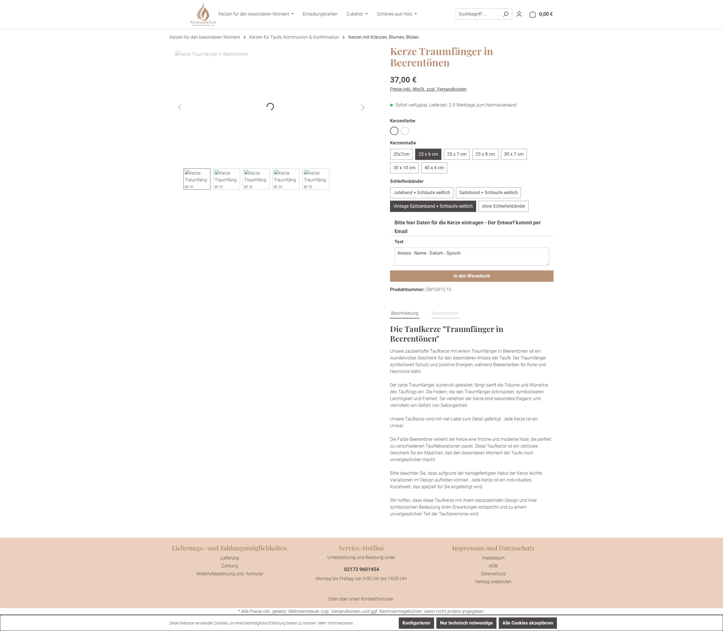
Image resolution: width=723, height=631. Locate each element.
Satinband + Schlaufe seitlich (488, 192)
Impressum (493, 558)
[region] (271, 120)
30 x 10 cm (404, 167)
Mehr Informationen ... (337, 623)
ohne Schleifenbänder (503, 206)
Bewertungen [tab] (445, 313)
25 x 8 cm (485, 154)
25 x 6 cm (428, 154)
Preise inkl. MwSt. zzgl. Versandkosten (428, 89)
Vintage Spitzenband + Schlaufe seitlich (433, 206)
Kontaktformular (377, 599)
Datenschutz (493, 573)
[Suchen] (505, 14)
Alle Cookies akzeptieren (527, 623)
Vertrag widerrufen (493, 581)
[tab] (404, 313)
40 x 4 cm (434, 167)
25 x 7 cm (457, 154)
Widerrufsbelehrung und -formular (229, 573)
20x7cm (401, 154)
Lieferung (230, 558)
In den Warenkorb (472, 276)
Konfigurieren (416, 623)
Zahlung (229, 566)
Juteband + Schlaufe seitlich (421, 192)
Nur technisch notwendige (466, 623)
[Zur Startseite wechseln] (203, 14)
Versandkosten (346, 611)
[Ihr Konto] (519, 14)
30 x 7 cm (514, 154)
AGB (493, 566)
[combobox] (477, 14)
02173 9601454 (361, 569)
